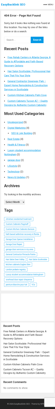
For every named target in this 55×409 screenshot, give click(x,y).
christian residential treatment (19, 219)
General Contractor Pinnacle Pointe (20, 254)
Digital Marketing (16, 127)
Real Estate (13, 139)
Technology (13, 171)
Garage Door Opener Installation (19, 239)
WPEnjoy (44, 404)
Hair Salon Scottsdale (38, 259)
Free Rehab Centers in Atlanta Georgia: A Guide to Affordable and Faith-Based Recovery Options (27, 61)
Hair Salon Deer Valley (15, 259)
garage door (13, 160)
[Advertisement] (27, 307)
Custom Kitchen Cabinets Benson (20, 229)
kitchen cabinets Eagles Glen (18, 264)
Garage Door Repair (14, 244)
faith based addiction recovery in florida (22, 234)
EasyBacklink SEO (13, 4)
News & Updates (16, 177)
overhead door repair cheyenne (19, 280)
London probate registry (16, 269)
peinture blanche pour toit (16, 285)
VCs (33, 285)
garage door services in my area (19, 249)
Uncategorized (15, 122)
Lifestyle (12, 166)
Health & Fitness (16, 144)
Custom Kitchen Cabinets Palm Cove (27, 95)
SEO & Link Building (21, 133)
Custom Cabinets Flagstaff (17, 224)
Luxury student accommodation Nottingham (24, 275)
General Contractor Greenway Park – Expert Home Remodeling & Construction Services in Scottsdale (26, 85)
